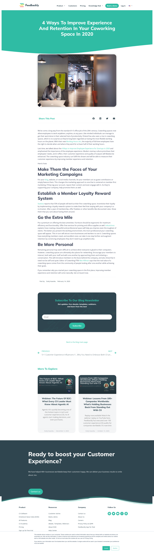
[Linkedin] (126, 513)
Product (60, 6)
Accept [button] (106, 548)
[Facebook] (109, 513)
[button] (93, 118)
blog (46, 179)
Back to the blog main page (77, 342)
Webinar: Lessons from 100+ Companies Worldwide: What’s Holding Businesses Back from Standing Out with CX (97, 404)
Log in (123, 6)
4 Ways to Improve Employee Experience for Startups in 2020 (86, 148)
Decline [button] (115, 548)
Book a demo (112, 6)
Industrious (110, 225)
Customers (72, 6)
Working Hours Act (73, 141)
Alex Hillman (84, 260)
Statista (41, 204)
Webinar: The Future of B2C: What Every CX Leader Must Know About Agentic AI (56, 401)
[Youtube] (117, 513)
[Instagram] (122, 513)
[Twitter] (113, 513)
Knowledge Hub (95, 6)
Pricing (82, 6)
